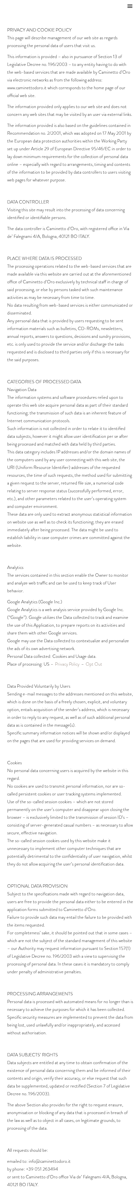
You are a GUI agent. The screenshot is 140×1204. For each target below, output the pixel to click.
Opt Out (94, 664)
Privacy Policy (67, 664)
